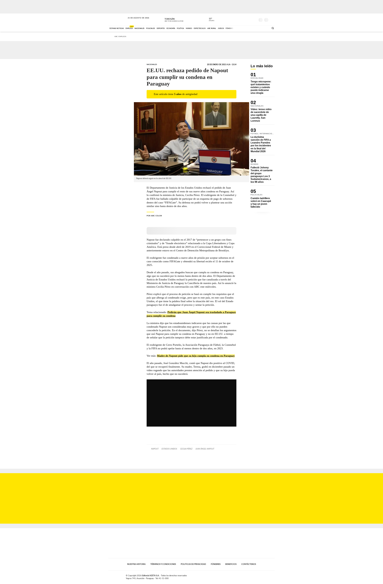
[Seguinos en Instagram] (254, 19)
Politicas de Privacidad (193, 564)
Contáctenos (248, 564)
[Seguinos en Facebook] (241, 19)
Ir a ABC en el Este (135, 20)
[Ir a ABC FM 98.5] (264, 28)
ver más (210, 20)
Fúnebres (216, 564)
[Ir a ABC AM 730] (252, 28)
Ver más (263, 85)
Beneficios (231, 564)
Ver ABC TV (179, 19)
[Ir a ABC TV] (243, 28)
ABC (118, 19)
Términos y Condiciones (163, 564)
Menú (272, 19)
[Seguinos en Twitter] (245, 19)
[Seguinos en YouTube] (250, 19)
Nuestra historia (136, 564)
